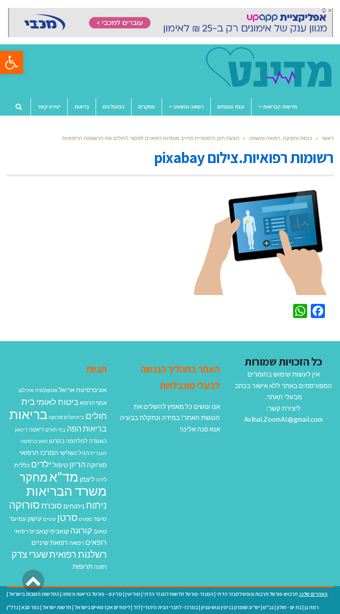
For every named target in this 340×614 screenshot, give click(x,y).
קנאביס (59, 531)
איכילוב (26, 390)
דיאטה (36, 429)
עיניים (49, 519)
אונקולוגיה (46, 390)
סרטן (67, 517)
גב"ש (268, 607)
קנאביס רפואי (31, 531)
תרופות (83, 566)
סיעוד (100, 518)
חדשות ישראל (56, 607)
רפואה (76, 543)
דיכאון (21, 429)
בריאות (28, 414)
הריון (77, 464)
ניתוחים (74, 506)
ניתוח (96, 505)
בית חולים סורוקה (66, 417)
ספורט (85, 519)
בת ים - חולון (289, 607)
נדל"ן (12, 607)
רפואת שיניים (49, 542)
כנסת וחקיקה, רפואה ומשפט (280, 138)
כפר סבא (30, 607)
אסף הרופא (93, 403)
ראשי (327, 138)
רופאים (96, 542)
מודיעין (132, 594)
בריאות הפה (87, 428)
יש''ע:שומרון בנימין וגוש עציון (230, 607)
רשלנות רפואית (78, 554)
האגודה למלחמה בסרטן (78, 440)
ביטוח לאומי (57, 401)
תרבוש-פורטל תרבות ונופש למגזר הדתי (257, 594)
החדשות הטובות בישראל (34, 594)
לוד (136, 607)
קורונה (81, 530)
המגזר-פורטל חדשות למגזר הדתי (178, 594)
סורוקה (24, 504)
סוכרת (51, 505)
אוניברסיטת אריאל (83, 389)
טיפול (60, 465)
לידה (101, 479)
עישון (34, 518)
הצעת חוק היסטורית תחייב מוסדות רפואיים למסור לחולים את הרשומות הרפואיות (151, 138)
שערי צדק (30, 554)
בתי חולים (55, 429)
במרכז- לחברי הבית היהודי (170, 607)
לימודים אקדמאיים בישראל (102, 607)
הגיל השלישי (74, 452)
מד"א (63, 476)
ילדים (41, 464)
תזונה (100, 566)
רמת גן (312, 607)
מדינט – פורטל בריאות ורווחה (92, 594)
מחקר (33, 477)
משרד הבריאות (66, 490)
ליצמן (87, 479)
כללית (22, 465)
